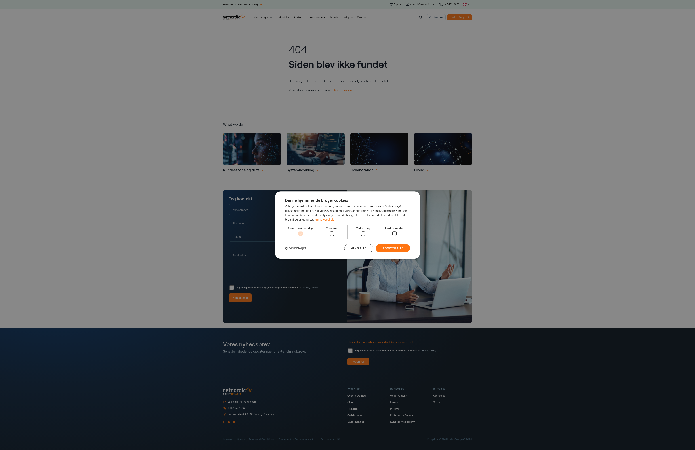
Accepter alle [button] (393, 248)
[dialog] (347, 225)
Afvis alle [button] (358, 248)
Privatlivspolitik (324, 219)
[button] (295, 248)
